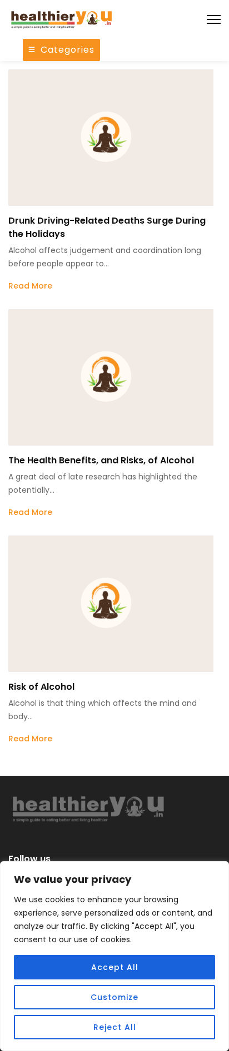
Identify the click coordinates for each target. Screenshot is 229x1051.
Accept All (114, 967)
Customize (114, 997)
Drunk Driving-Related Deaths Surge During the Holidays (107, 227)
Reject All (114, 1027)
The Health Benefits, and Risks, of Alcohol (101, 460)
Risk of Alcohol (41, 686)
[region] (114, 956)
